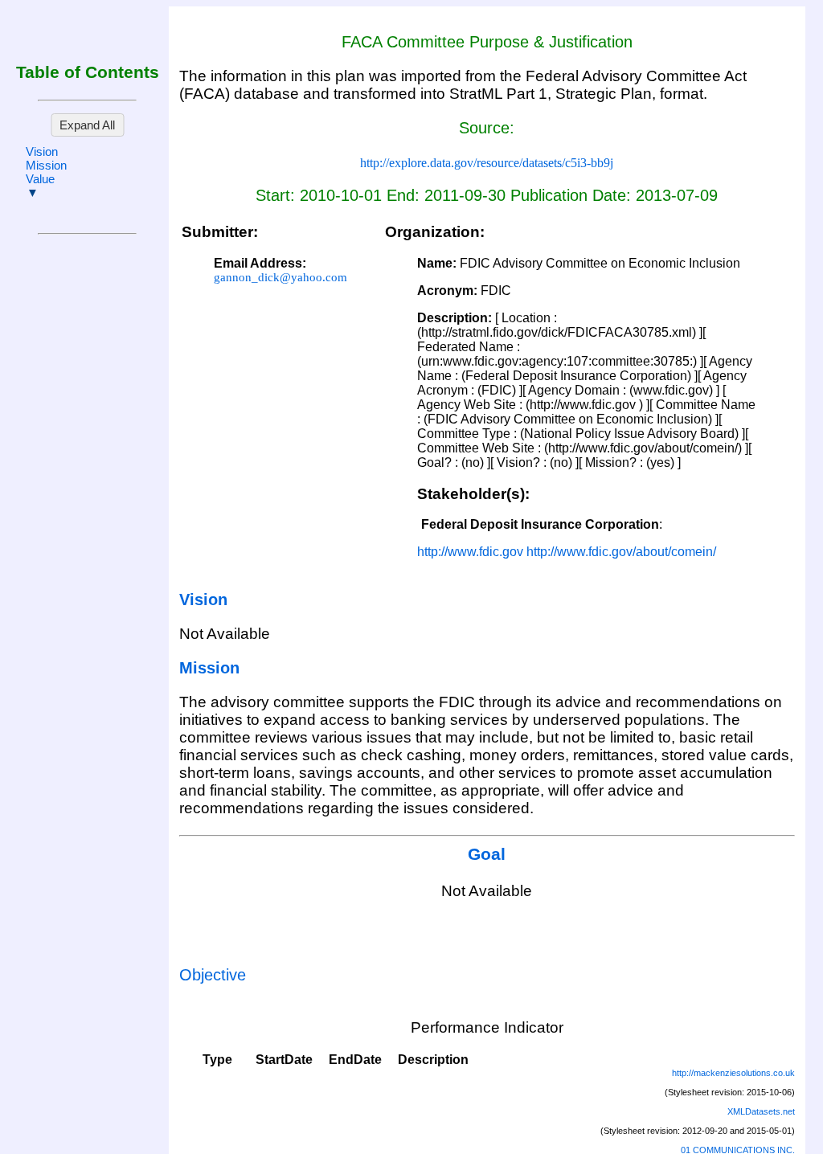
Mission (46, 165)
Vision (42, 151)
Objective (212, 975)
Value (40, 179)
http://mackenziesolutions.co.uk (733, 1073)
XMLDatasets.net (761, 1111)
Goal (487, 854)
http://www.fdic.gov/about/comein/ (621, 552)
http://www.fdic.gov (470, 552)
